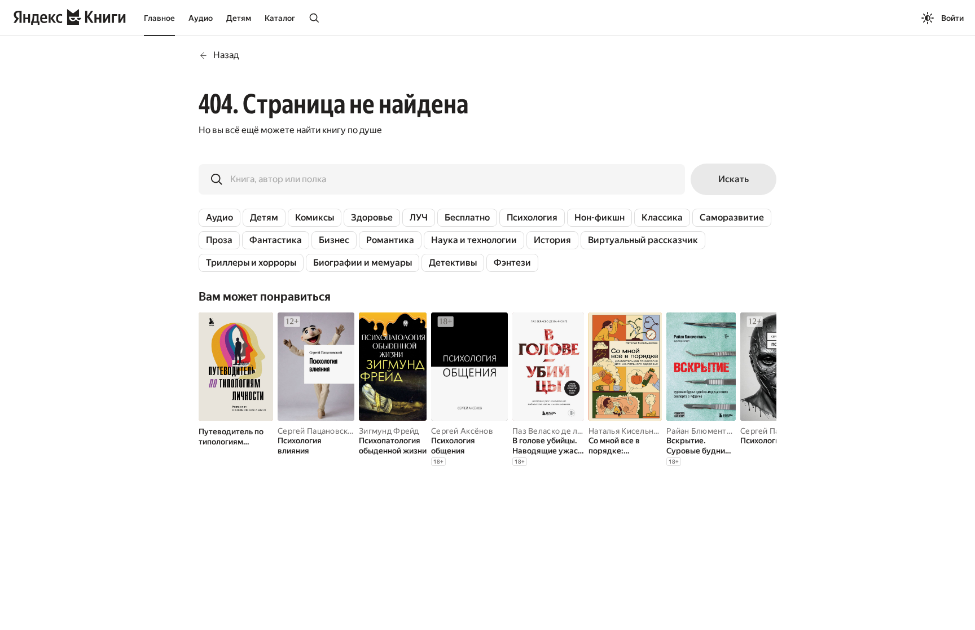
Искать (733, 179)
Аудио (200, 18)
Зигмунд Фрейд (389, 430)
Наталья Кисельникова (632, 430)
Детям (238, 18)
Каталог (280, 18)
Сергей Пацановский (317, 430)
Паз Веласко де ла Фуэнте (562, 430)
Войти (952, 18)
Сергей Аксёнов (462, 430)
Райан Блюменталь (702, 430)
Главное (159, 18)
